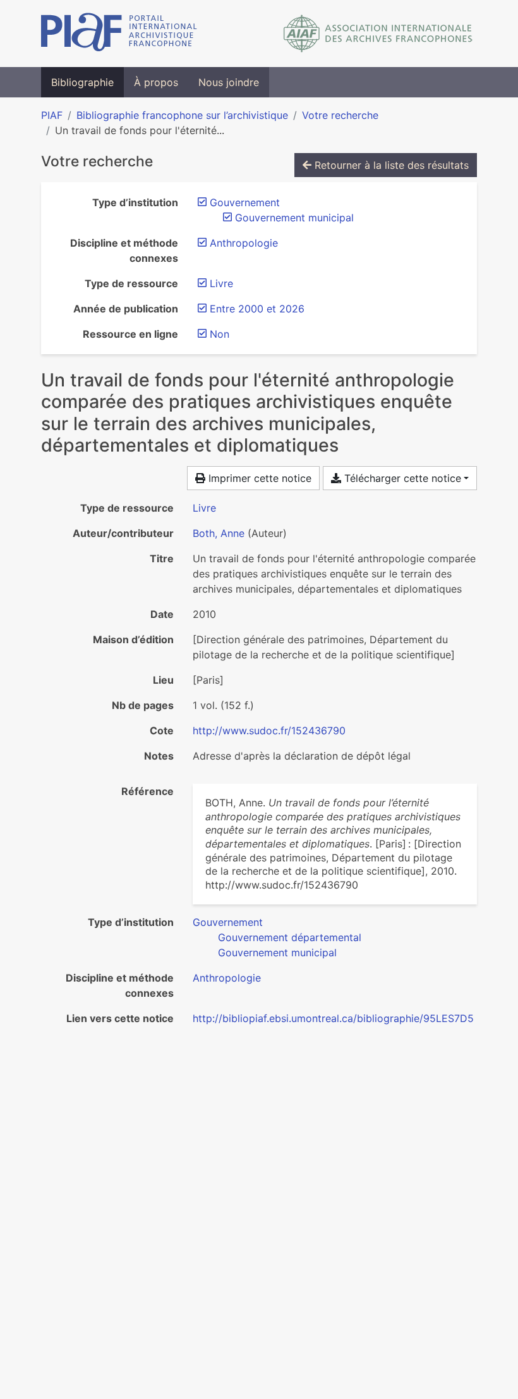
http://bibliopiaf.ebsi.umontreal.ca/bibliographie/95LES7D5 (333, 1018)
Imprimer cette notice (258, 478)
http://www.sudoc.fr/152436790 (269, 730)
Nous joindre (228, 82)
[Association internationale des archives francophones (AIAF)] (378, 33)
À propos (156, 82)
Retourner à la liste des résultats (390, 165)
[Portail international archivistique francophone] (119, 33)
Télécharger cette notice (401, 478)
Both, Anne (218, 533)
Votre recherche (340, 115)
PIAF (52, 115)
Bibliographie (82, 82)
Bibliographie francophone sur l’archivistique (182, 115)
